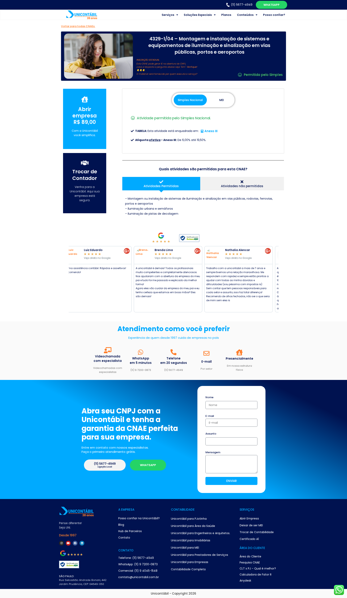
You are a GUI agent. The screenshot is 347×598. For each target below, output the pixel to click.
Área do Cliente (250, 556)
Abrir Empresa (249, 518)
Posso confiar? (274, 15)
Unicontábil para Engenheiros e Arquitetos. (200, 533)
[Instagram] (61, 543)
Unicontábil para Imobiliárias (190, 540)
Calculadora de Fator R (255, 574)
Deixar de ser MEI (251, 525)
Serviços (168, 15)
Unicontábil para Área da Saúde (193, 526)
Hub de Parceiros (130, 531)
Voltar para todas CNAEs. (78, 26)
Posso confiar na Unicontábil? (139, 518)
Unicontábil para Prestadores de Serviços (199, 555)
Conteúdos (245, 15)
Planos (226, 15)
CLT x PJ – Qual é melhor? (258, 568)
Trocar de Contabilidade (257, 532)
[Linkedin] (82, 543)
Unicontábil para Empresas (189, 562)
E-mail (209, 416)
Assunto (210, 434)
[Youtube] (68, 543)
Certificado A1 (249, 539)
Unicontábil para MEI (185, 548)
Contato (124, 538)
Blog (121, 525)
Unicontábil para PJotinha (189, 519)
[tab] (161, 183)
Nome (209, 397)
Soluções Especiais (198, 15)
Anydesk (245, 581)
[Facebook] (75, 543)
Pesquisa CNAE (250, 562)
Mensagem (212, 452)
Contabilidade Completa (188, 569)
